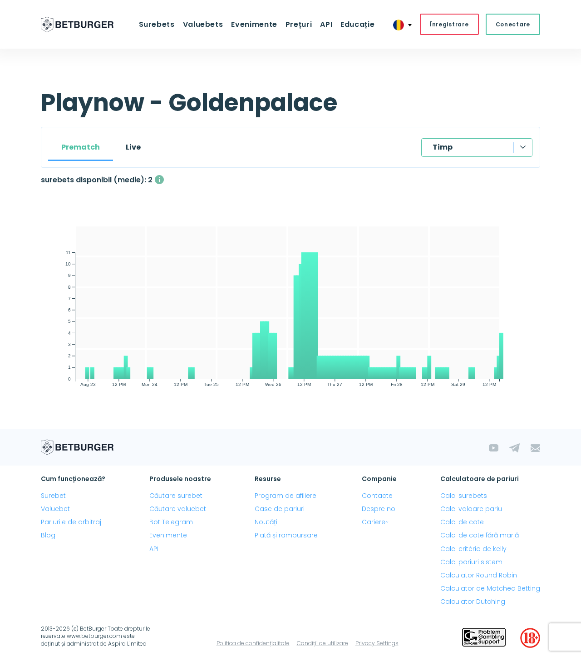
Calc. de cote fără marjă (479, 535)
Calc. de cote (462, 522)
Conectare (513, 24)
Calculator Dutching (472, 601)
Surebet (53, 495)
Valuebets (203, 24)
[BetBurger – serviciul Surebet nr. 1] (77, 24)
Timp (443, 147)
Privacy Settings (377, 643)
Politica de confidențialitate (253, 643)
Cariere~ (375, 522)
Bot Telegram (171, 522)
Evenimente (168, 535)
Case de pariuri (280, 508)
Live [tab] (133, 147)
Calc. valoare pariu (471, 508)
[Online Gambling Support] (484, 638)
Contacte (377, 495)
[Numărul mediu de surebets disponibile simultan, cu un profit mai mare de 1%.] (159, 179)
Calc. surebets (463, 495)
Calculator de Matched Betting (490, 588)
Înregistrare (449, 24)
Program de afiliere (285, 495)
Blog (48, 535)
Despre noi (379, 508)
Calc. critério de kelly (473, 548)
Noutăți (266, 522)
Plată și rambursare (286, 535)
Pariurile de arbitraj (71, 522)
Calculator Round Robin (478, 575)
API (326, 24)
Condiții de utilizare (322, 643)
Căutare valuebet (177, 508)
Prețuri (299, 24)
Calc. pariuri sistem (471, 562)
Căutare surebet (175, 495)
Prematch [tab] (80, 147)
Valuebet (55, 508)
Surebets (157, 24)
